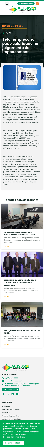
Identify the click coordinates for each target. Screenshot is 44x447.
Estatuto (6, 412)
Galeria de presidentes (12, 416)
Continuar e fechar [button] (13, 443)
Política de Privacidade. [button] (14, 437)
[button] (7, 4)
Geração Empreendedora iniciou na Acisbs (22, 331)
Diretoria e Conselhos (11, 409)
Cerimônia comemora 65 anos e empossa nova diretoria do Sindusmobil (20, 283)
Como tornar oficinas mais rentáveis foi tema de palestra (19, 233)
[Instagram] (8, 394)
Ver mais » (8, 246)
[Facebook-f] (3, 394)
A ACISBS (6, 406)
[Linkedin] (12, 394)
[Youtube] (17, 394)
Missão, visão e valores (11, 419)
